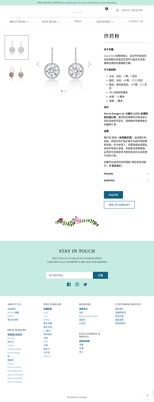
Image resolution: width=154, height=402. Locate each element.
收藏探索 (47, 309)
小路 (45, 345)
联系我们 (116, 165)
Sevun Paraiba (15, 381)
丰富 (45, 338)
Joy (45, 316)
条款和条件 (120, 323)
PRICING (108, 173)
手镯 (81, 348)
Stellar (46, 319)
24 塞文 (47, 330)
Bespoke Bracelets (88, 316)
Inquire (113, 194)
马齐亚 (46, 352)
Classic (11, 345)
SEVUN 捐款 (13, 312)
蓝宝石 (82, 319)
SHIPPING (109, 180)
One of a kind (14, 367)
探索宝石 (83, 309)
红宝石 (82, 323)
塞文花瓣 (47, 323)
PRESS (11, 316)
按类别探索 (84, 341)
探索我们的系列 (15, 334)
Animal (11, 338)
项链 (81, 344)
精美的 (11, 360)
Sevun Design (80, 397)
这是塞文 (12, 309)
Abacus (47, 356)
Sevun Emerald (15, 378)
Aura (45, 312)
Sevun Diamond (15, 374)
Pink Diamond (14, 371)
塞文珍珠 (47, 327)
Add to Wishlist (119, 204)
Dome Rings (14, 352)
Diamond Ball (14, 349)
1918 (45, 341)
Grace (11, 363)
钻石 (81, 312)
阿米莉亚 (47, 334)
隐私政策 (119, 319)
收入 (81, 352)
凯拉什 (46, 349)
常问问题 (119, 316)
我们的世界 (13, 319)
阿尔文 (11, 341)
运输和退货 (120, 312)
